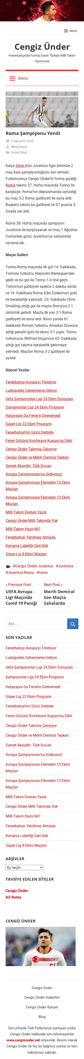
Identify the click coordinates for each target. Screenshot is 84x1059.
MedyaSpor (19, 147)
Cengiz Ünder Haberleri (42, 997)
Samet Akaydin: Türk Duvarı (28, 466)
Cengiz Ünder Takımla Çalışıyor (31, 449)
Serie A (21, 165)
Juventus (65, 566)
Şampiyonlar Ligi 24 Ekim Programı (35, 407)
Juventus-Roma (21, 572)
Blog (23, 152)
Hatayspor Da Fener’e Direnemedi (33, 415)
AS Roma (13, 897)
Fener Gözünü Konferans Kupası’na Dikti (39, 440)
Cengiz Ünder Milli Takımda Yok (32, 520)
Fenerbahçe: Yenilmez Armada (31, 537)
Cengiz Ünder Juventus (34, 566)
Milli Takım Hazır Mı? (23, 529)
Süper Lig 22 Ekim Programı (29, 424)
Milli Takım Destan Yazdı (26, 512)
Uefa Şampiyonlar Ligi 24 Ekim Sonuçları (39, 399)
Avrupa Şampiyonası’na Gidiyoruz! (34, 474)
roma (43, 572)
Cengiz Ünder (42, 46)
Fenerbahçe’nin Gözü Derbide (29, 432)
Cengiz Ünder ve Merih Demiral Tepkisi (37, 457)
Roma (10, 185)
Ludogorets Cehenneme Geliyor (31, 390)
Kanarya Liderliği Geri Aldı (27, 545)
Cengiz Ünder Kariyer (42, 1007)
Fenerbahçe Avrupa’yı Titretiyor (31, 382)
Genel (15, 152)
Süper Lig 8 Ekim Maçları (26, 554)
